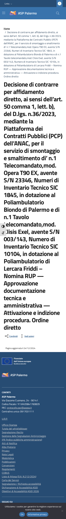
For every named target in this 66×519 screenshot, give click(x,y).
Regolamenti (8, 469)
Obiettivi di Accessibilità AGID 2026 (20, 491)
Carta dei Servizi (10, 480)
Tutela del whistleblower (14, 428)
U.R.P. (5, 419)
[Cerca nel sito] (57, 13)
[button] (9, 3)
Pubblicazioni (9, 462)
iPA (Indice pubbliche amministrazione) (22, 440)
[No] (62, 510)
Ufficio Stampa (9, 425)
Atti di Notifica (9, 443)
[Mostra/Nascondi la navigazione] (4, 13)
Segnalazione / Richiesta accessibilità (21, 484)
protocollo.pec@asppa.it (19, 408)
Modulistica (8, 458)
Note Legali (8, 454)
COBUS (5, 473)
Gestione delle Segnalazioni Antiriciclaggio (24, 436)
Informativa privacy (37, 514)
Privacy (6, 451)
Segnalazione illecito (12, 432)
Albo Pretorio (9, 447)
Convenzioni (8, 465)
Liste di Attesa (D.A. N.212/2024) (19, 476)
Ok (22, 514)
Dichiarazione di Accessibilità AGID (20, 487)
